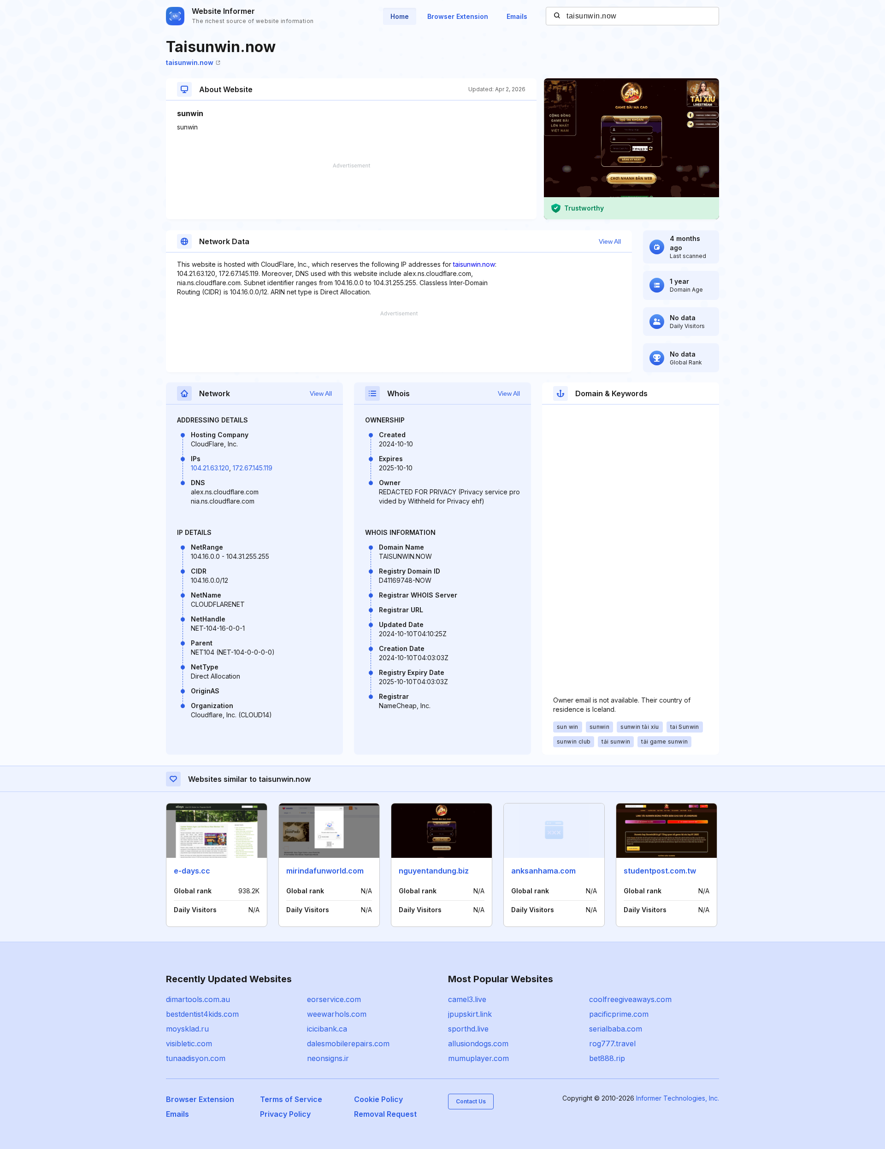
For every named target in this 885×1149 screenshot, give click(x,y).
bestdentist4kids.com (202, 1014)
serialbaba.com (615, 1028)
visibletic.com (189, 1043)
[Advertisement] (351, 191)
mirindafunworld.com (325, 870)
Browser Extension (457, 16)
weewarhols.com (336, 1014)
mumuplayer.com (478, 1058)
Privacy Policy (285, 1114)
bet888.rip (607, 1058)
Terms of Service (291, 1099)
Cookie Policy (378, 1099)
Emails (517, 16)
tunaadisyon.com (195, 1058)
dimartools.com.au (198, 999)
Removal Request (385, 1114)
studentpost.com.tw (660, 870)
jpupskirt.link (470, 1014)
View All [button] (610, 241)
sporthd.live (468, 1028)
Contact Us (471, 1101)
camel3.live (467, 999)
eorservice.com (334, 999)
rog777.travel (612, 1043)
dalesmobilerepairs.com (348, 1043)
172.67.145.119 (252, 468)
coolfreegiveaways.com (630, 999)
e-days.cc (192, 870)
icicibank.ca (327, 1028)
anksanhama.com (543, 870)
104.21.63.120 (210, 468)
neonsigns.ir (328, 1058)
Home (399, 16)
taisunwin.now (189, 62)
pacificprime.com (619, 1014)
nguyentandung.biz (434, 870)
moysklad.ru (187, 1028)
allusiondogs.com (478, 1043)
